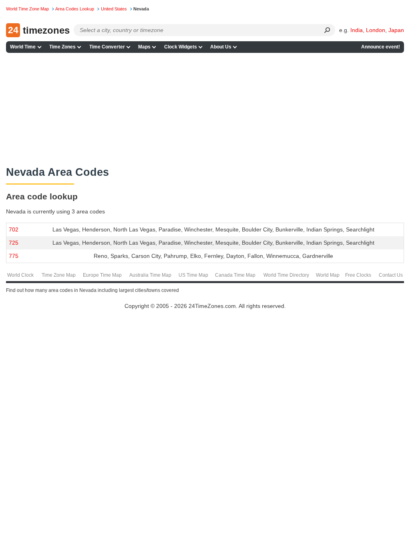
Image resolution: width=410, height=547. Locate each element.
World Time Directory (286, 275)
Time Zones (62, 47)
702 (13, 229)
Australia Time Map (150, 275)
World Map (328, 275)
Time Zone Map (59, 275)
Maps (144, 47)
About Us (220, 47)
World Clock (20, 275)
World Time (23, 47)
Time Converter (107, 47)
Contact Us (391, 275)
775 (13, 256)
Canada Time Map (235, 275)
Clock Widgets (180, 47)
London (375, 30)
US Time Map (193, 275)
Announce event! (380, 47)
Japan (396, 30)
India (356, 30)
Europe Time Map (102, 275)
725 (13, 242)
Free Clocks (358, 275)
